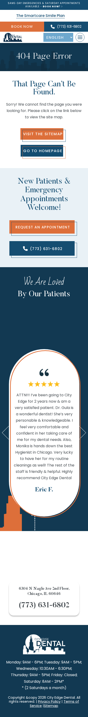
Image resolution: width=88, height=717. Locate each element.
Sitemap (51, 705)
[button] (80, 37)
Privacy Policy (49, 701)
